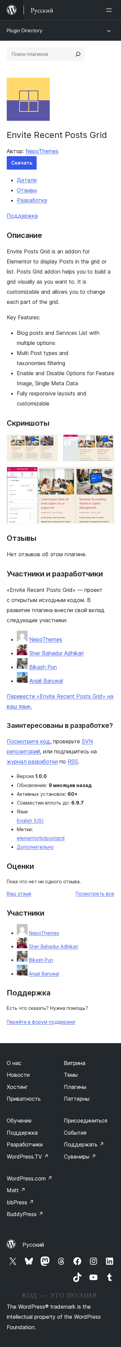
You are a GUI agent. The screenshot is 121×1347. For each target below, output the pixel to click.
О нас (14, 1063)
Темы (71, 1074)
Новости (18, 1074)
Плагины (75, 1087)
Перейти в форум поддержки (41, 1022)
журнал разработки (32, 761)
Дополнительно (35, 847)
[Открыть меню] (110, 10)
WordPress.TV (28, 1156)
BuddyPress (25, 1214)
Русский (33, 1244)
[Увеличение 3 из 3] (105, 475)
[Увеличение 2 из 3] (105, 443)
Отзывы (27, 190)
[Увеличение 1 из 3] (48, 443)
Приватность (24, 1098)
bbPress (20, 1202)
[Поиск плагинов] (78, 54)
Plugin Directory (24, 30)
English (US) (30, 820)
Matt (16, 1190)
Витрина (74, 1063)
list (43, 838)
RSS (73, 761)
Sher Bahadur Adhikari (56, 653)
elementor (28, 838)
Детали (27, 180)
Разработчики (25, 1144)
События (75, 1132)
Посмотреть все (95, 893)
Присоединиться (85, 1120)
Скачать (21, 163)
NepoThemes (42, 151)
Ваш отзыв (19, 893)
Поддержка (22, 215)
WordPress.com (29, 1178)
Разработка (32, 200)
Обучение (19, 1120)
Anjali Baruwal (46, 680)
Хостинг (17, 1087)
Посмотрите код (28, 741)
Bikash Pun (43, 667)
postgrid (55, 838)
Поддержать (84, 1144)
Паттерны (76, 1098)
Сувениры (80, 1156)
